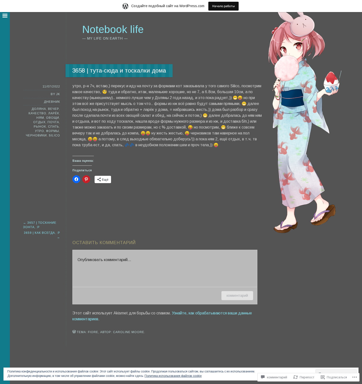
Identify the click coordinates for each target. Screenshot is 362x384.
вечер (53, 109)
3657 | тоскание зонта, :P (39, 225)
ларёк (53, 113)
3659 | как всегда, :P (42, 235)
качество (37, 113)
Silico (54, 135)
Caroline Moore (128, 332)
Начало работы (223, 6)
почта (53, 122)
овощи (52, 117)
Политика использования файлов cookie (173, 376)
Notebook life (113, 29)
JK (58, 94)
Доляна (39, 109)
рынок (40, 126)
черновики (36, 135)
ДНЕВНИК (52, 101)
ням (40, 117)
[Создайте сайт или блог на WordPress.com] (74, 332)
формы (52, 131)
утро (39, 131)
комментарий (237, 295)
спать (53, 126)
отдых (39, 122)
